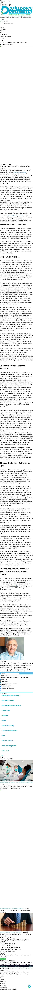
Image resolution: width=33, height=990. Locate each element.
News (3, 735)
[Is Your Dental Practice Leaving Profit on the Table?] (16, 922)
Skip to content (4, 1)
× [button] (0, 978)
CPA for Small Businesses (7, 951)
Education (5, 715)
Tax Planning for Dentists (7, 938)
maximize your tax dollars (15, 215)
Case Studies (6, 710)
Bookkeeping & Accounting (10, 695)
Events (4, 720)
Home (2, 42)
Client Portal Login (5, 5)
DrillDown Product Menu (7, 943)
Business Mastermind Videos (11, 705)
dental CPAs (14, 586)
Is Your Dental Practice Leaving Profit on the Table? (15, 934)
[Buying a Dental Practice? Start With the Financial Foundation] (16, 848)
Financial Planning (8, 725)
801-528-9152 (8, 23)
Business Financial (8, 700)
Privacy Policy (4, 970)
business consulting (20, 172)
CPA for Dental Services (7, 945)
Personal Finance (7, 740)
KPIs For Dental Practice (9, 730)
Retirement (5, 751)
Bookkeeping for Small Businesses (10, 949)
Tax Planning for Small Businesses (10, 947)
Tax (1, 164)
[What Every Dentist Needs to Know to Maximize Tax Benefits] (16, 104)
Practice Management (9, 746)
